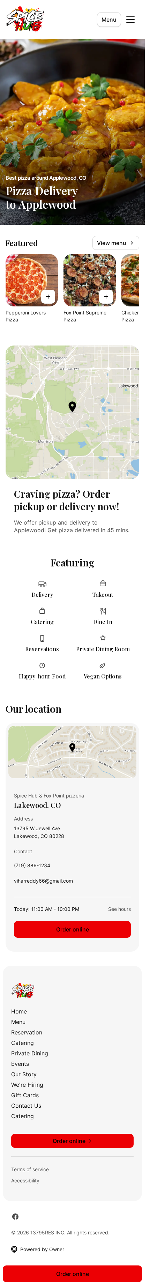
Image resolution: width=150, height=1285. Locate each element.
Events (20, 1063)
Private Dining (29, 1053)
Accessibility (25, 1180)
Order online (72, 929)
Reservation (26, 1032)
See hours (119, 909)
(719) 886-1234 (32, 867)
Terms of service (30, 1169)
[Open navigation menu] (130, 20)
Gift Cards (25, 1095)
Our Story (24, 1074)
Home (19, 1011)
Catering (22, 1042)
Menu (109, 19)
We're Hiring (27, 1084)
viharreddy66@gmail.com (43, 882)
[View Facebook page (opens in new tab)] (15, 1216)
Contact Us (26, 1105)
